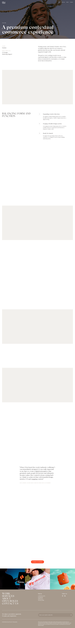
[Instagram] (62, 596)
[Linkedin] (65, 596)
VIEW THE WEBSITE (43, 551)
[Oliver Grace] (4, 3)
